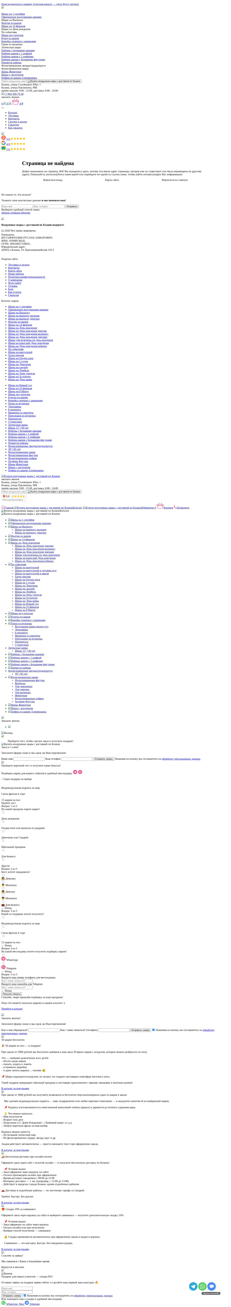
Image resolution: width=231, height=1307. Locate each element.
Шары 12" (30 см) (18, 427)
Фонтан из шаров (11, 23)
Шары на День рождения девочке (27, 330)
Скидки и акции (17, 121)
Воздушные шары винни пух (32, 626)
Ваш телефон (53, 758)
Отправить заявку (104, 759)
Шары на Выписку (19, 312)
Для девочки (22, 689)
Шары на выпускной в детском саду (36, 570)
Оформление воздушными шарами (21, 17)
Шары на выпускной (20, 352)
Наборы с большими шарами (18, 50)
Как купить (14, 292)
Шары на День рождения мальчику (28, 333)
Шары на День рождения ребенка (27, 346)
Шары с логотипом (12, 74)
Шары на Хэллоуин (19, 376)
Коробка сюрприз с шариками (18, 41)
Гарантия (13, 295)
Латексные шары (18, 424)
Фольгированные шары (21, 452)
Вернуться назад (52, 179)
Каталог (12, 112)
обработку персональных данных (181, 758)
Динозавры (14, 406)
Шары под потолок (12, 35)
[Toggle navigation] (2, 107)
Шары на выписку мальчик (24, 315)
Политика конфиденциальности (26, 276)
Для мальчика (23, 692)
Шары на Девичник (19, 364)
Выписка (20, 683)
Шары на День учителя (21, 373)
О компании (15, 279)
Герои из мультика (18, 403)
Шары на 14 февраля (13, 26)
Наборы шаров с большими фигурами (23, 59)
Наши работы (16, 273)
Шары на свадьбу (18, 367)
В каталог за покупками (15, 1088)
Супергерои (15, 421)
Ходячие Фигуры (18, 461)
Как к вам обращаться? (14, 1030)
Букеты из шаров (18, 397)
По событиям (16, 349)
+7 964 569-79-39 (14, 94)
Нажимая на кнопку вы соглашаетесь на (69, 1295)
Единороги (14, 409)
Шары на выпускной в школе (32, 573)
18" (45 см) (14, 449)
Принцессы (14, 418)
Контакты (13, 118)
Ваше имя (7, 758)
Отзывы (12, 286)
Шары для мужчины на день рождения (30, 340)
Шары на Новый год (20, 385)
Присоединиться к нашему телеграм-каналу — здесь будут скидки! (40, 4)
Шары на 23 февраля (20, 388)
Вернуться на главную (175, 179)
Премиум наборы (11, 62)
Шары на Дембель (18, 370)
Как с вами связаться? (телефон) (78, 1030)
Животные (21, 695)
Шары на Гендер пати (20, 358)
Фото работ (14, 282)
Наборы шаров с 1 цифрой (16, 53)
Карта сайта (112, 179)
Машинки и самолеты (20, 412)
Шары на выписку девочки (24, 318)
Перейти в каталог (12, 1008)
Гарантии (13, 124)
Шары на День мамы (20, 379)
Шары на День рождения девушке (27, 337)
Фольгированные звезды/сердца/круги (30, 446)
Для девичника (23, 686)
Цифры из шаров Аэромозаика (19, 77)
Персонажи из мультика (22, 415)
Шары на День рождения (22, 327)
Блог (11, 289)
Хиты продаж (16, 355)
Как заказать (15, 127)
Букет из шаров (10, 38)
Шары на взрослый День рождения (28, 343)
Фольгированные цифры (22, 458)
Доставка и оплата (18, 264)
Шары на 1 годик (18, 361)
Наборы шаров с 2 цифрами (17, 56)
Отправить (72, 206)
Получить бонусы (12, 994)
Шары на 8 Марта (18, 391)
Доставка (13, 115)
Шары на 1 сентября (13, 13)
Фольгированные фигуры (23, 455)
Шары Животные (11, 71)
